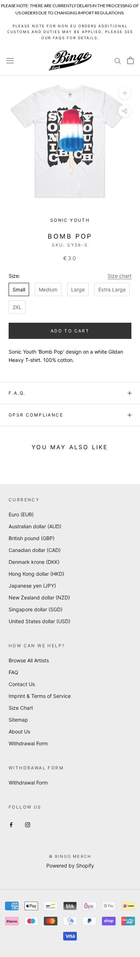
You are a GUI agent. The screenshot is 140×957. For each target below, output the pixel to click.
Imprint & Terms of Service (40, 696)
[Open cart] (130, 60)
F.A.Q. (17, 393)
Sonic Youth (70, 220)
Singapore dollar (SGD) (35, 609)
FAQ (13, 672)
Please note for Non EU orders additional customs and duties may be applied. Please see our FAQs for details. (70, 32)
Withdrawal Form (28, 743)
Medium (48, 289)
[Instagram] (27, 824)
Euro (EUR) (21, 514)
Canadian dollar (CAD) (35, 550)
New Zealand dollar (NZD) (39, 597)
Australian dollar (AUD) (35, 526)
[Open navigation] (10, 60)
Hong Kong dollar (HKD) (36, 574)
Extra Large (112, 289)
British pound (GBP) (32, 538)
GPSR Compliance (36, 415)
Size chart (119, 276)
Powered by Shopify (70, 865)
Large (78, 289)
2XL (17, 307)
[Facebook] (11, 824)
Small (19, 289)
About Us (19, 731)
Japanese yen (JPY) (32, 586)
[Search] (118, 60)
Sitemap (18, 720)
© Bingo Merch (70, 856)
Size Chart (21, 708)
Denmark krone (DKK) (34, 562)
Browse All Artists (29, 660)
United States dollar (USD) (39, 621)
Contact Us (22, 684)
